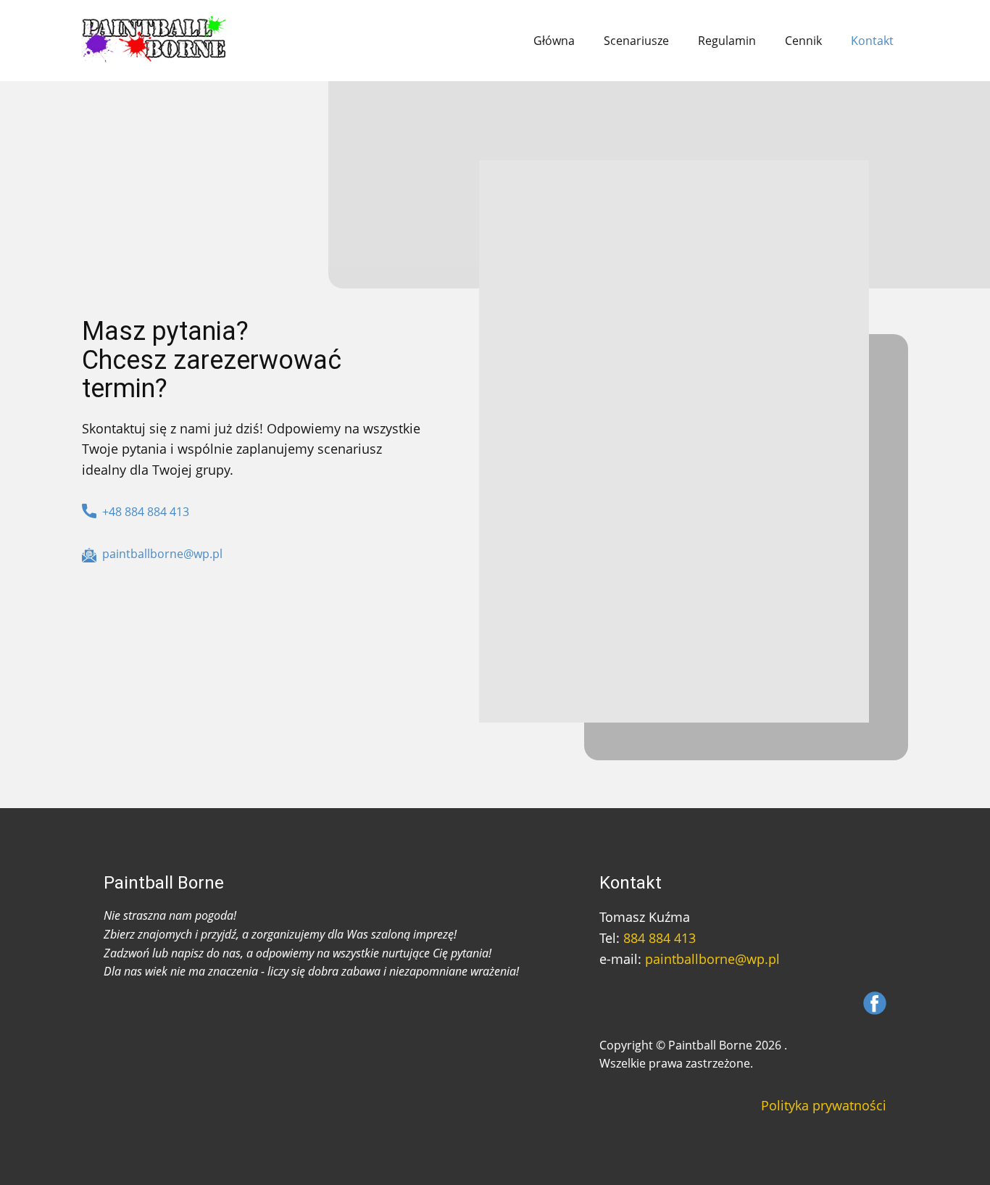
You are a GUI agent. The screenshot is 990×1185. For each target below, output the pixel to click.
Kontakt (872, 41)
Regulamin (727, 41)
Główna (554, 41)
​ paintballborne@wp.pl (159, 554)
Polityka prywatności (823, 1105)
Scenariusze (636, 41)
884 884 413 (659, 938)
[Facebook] (874, 1003)
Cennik (803, 41)
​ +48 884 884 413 (142, 512)
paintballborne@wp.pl (712, 959)
